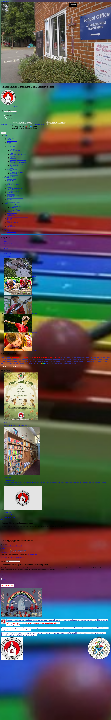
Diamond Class (10, 183)
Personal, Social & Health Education (18, 162)
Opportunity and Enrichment (16, 172)
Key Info (6, 203)
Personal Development (12, 169)
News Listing (10, 228)
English (11, 151)
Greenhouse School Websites (16, 557)
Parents (5, 185)
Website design (4, 557)
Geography (12, 156)
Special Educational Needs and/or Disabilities (17, 217)
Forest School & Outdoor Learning (18, 154)
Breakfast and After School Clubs (15, 188)
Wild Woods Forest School (13, 184)
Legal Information (32, 554)
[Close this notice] (3, 579)
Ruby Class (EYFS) (11, 179)
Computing (12, 149)
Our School (6, 137)
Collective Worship (11, 176)
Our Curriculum (7, 145)
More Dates (9, 256)
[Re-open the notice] (1, 578)
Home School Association (13, 191)
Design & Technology (15, 150)
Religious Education (14, 166)
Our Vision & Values (12, 141)
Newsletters (9, 225)
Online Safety (13, 207)
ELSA (11, 170)
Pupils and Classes (8, 177)
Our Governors (10, 138)
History (11, 157)
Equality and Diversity (12, 213)
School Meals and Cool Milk (13, 195)
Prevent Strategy (14, 209)
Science (11, 168)
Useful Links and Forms (12, 200)
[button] (4, 110)
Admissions (9, 211)
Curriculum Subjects (11, 146)
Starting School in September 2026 (15, 198)
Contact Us (6, 229)
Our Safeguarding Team (15, 206)
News (5, 223)
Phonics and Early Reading (16, 164)
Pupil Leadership (14, 175)
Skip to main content (5, 1)
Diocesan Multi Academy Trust (14, 210)
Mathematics (13, 158)
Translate (15, 113)
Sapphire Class (10, 181)
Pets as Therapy (13, 173)
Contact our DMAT (11, 232)
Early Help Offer (11, 190)
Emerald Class (10, 180)
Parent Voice (10, 192)
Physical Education (14, 165)
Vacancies (9, 142)
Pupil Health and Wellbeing (13, 202)
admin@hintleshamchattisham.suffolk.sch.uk (11, 546)
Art (10, 147)
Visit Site (3, 571)
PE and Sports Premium (12, 219)
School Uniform (10, 196)
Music (11, 161)
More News (3, 520)
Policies (8, 221)
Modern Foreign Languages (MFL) (18, 160)
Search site (3, 561)
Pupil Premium (10, 218)
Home (5, 135)
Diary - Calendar (11, 226)
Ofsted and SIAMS (11, 215)
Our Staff (9, 139)
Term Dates (9, 199)
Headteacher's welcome (7, 366)
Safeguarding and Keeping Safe (14, 204)
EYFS (11, 153)
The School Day (10, 194)
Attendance (9, 187)
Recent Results (10, 214)
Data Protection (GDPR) (12, 222)
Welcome (9, 143)
